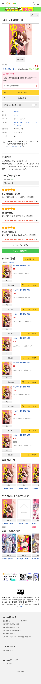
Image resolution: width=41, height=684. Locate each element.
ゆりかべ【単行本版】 (8, 524)
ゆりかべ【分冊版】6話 (21, 387)
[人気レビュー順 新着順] (21, 183)
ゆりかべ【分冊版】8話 (21, 435)
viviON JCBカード (8, 69)
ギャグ (16, 122)
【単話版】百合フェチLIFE (23, 524)
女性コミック (30, 122)
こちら (20, 606)
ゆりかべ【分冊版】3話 (21, 314)
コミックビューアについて (14, 146)
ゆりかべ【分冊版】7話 (21, 411)
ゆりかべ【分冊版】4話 (21, 338)
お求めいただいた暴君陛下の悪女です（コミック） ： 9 (8, 559)
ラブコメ (19, 125)
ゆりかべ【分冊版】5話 (21, 362)
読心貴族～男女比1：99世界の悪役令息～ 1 (24, 559)
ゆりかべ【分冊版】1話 (21, 265)
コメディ (22, 122)
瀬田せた (16, 111)
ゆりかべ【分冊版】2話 (21, 290)
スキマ (16, 115)
